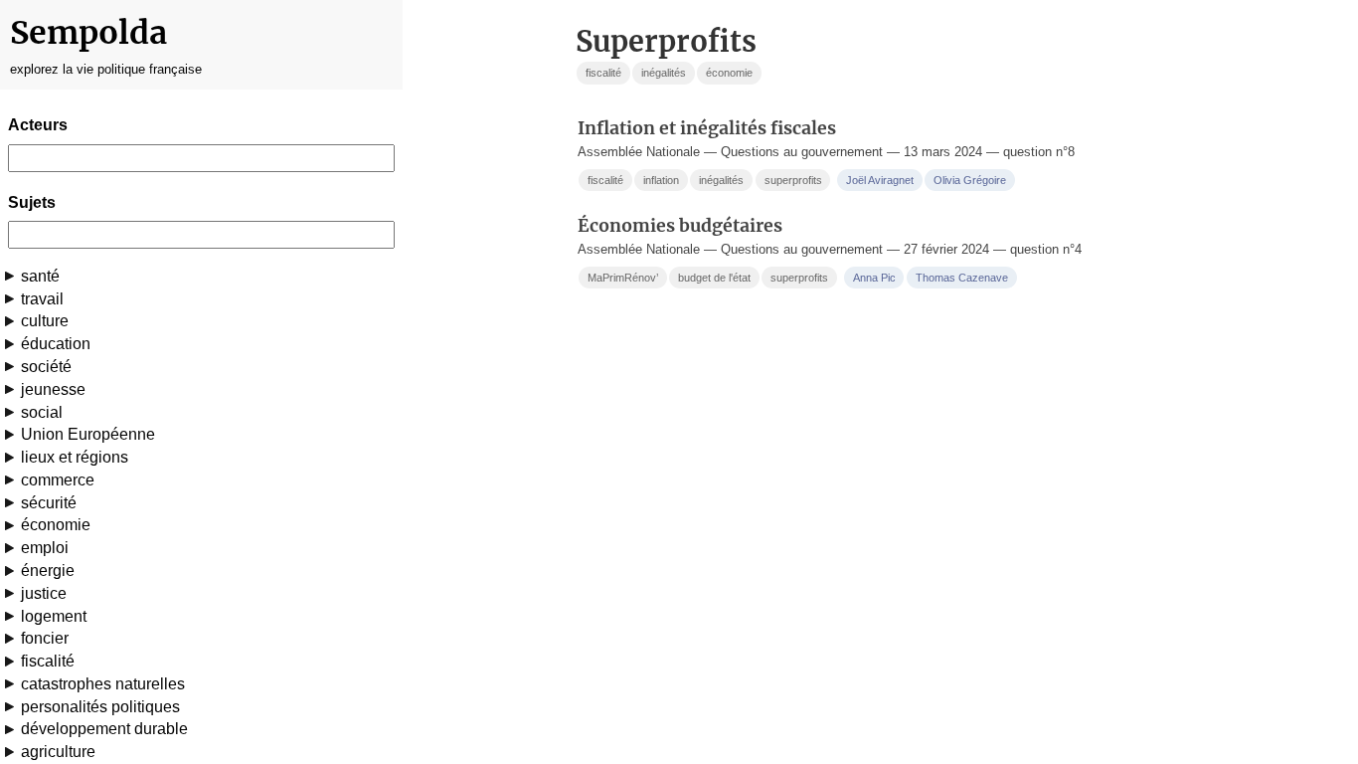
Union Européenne (88, 434)
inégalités (663, 73)
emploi (45, 547)
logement (53, 616)
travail (42, 298)
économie (55, 524)
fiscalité (48, 661)
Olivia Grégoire (970, 180)
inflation (661, 180)
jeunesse (53, 389)
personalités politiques (100, 706)
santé (40, 276)
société (46, 366)
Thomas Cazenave (962, 278)
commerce (57, 480)
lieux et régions (74, 457)
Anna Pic (874, 278)
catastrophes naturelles (103, 683)
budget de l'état (714, 278)
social (42, 412)
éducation (55, 343)
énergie (48, 570)
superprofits (793, 180)
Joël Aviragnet (880, 180)
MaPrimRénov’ (623, 278)
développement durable (104, 728)
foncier (45, 638)
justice (44, 593)
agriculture (58, 751)
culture (45, 320)
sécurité (49, 502)
